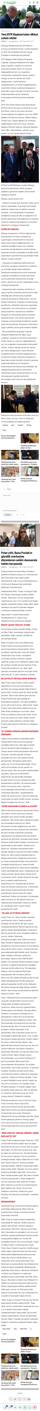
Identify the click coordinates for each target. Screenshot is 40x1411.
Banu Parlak (6, 1329)
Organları (20, 425)
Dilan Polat (23, 1329)
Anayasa (5, 425)
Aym (12, 425)
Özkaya (29, 425)
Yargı (4, 430)
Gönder (7, 515)
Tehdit (4, 1334)
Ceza (15, 1329)
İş (30, 1329)
